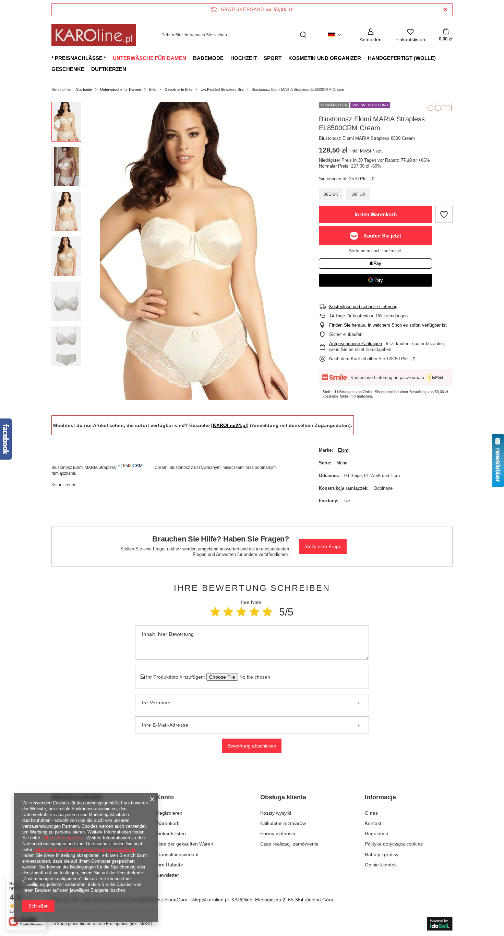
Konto (165, 797)
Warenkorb (168, 823)
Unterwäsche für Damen (149, 58)
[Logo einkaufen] (93, 35)
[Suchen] (303, 35)
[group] (194, 251)
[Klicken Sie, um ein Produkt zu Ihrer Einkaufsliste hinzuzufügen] (444, 214)
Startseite (84, 89)
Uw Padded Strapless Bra (222, 89)
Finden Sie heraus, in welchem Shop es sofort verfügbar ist (388, 325)
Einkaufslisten (171, 833)
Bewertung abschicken (251, 746)
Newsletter (167, 875)
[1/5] (215, 612)
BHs (152, 89)
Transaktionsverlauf (177, 854)
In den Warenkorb (376, 214)
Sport (272, 58)
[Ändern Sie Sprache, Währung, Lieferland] (334, 35)
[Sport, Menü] (285, 58)
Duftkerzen (108, 69)
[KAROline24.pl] (230, 425)
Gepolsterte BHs (178, 89)
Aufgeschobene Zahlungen (355, 343)
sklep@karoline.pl (209, 899)
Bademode (208, 58)
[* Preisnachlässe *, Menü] (109, 58)
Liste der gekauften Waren (184, 844)
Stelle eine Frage (322, 546)
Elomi (343, 450)
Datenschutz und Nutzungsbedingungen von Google (85, 849)
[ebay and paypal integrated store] (440, 924)
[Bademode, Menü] (227, 58)
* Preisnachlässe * (78, 58)
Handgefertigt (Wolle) (402, 58)
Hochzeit (243, 58)
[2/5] (228, 612)
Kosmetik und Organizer (324, 58)
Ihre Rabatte (169, 864)
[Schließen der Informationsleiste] (445, 10)
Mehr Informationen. (356, 396)
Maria (341, 462)
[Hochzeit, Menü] (260, 58)
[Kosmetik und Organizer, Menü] (364, 58)
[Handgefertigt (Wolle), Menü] (439, 58)
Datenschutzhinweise (62, 837)
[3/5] (241, 612)
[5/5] (267, 612)
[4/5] (254, 612)
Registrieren (169, 813)
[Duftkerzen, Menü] (129, 69)
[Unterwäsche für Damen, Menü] (189, 58)
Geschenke (67, 69)
